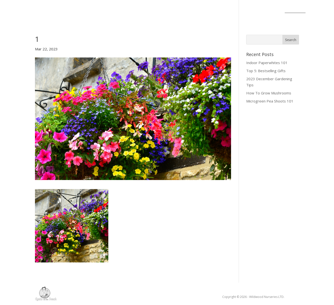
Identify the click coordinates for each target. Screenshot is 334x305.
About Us (57, 11)
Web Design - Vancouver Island (46, 293)
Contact (220, 11)
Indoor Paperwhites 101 (267, 62)
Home (34, 11)
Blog (78, 11)
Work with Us (249, 11)
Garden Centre (150, 11)
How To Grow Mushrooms (268, 92)
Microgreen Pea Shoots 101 (269, 101)
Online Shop (191, 11)
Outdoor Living (106, 11)
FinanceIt (295, 11)
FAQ (274, 11)
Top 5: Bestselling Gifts (266, 70)
